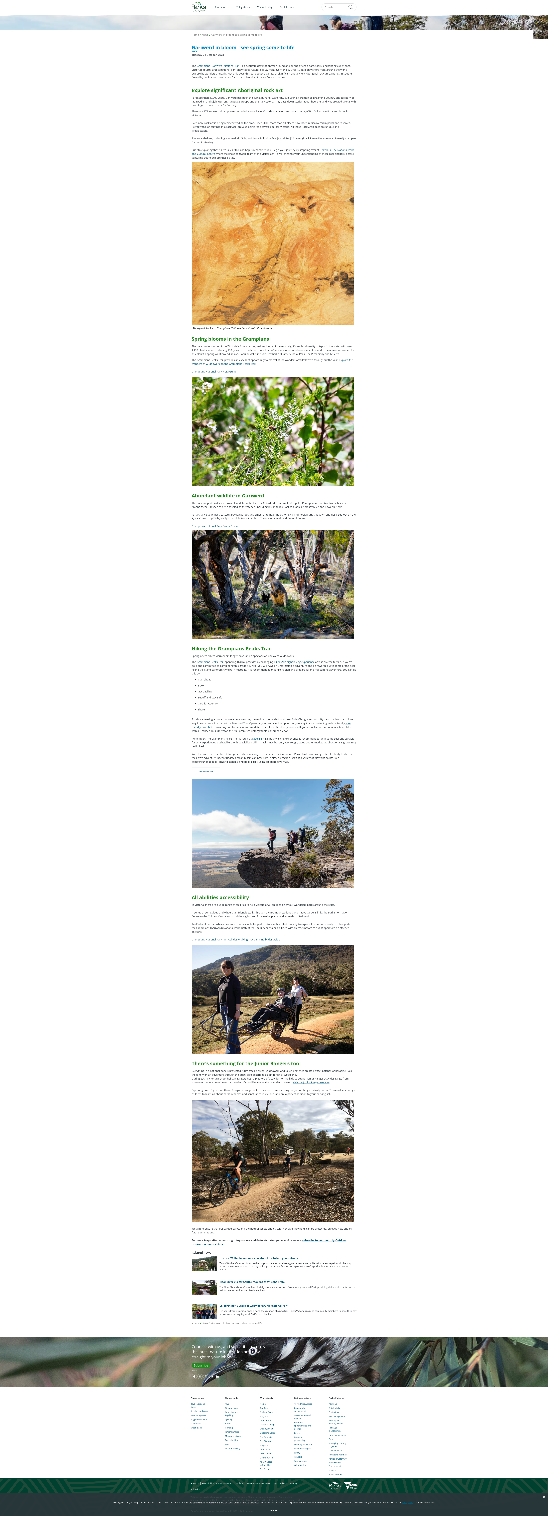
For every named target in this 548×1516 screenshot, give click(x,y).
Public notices (335, 1474)
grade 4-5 (256, 738)
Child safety (334, 1408)
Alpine (263, 1403)
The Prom (264, 1469)
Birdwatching (231, 1408)
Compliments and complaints (230, 1483)
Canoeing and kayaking (231, 1414)
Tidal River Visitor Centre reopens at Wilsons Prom (252, 1282)
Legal (275, 1483)
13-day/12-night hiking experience (294, 662)
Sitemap (294, 1483)
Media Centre (335, 1450)
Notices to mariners (338, 1454)
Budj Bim (264, 1416)
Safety (297, 1452)
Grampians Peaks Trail (210, 662)
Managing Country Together (337, 1445)
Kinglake (264, 1445)
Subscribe (201, 1365)
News (205, 34)
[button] (350, 7)
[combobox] (339, 7)
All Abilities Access (303, 1403)
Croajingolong (266, 1428)
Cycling (228, 1419)
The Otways (265, 1441)
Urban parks (196, 1427)
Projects (332, 1470)
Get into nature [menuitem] (288, 7)
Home (195, 34)
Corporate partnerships (300, 1439)
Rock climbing (231, 1440)
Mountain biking (233, 1436)
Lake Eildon (265, 1449)
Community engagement (300, 1409)
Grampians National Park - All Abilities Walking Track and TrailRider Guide (236, 939)
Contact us (334, 1412)
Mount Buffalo (266, 1457)
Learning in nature (303, 1444)
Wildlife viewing (232, 1448)
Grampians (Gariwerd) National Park (218, 66)
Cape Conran (266, 1420)
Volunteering (300, 1465)
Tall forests (196, 1423)
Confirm (274, 1510)
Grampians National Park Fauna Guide (215, 526)
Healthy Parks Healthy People (336, 1422)
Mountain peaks (198, 1415)
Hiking (228, 1423)
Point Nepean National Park (266, 1463)
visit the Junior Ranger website (311, 1082)
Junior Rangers (232, 1431)
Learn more (206, 771)
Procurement (335, 1466)
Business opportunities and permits (302, 1425)
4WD (227, 1403)
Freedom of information (258, 1483)
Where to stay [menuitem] (264, 7)
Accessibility (208, 1483)
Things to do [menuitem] (243, 7)
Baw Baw (264, 1408)
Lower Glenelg (266, 1453)
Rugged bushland (199, 1419)
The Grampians (267, 1437)
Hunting (229, 1427)
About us (333, 1403)
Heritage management (335, 1429)
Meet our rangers (302, 1448)
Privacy (194, 1371)
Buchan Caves (266, 1412)
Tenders (298, 1456)
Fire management (337, 1416)
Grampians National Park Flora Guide (214, 371)
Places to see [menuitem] (222, 7)
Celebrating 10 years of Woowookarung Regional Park (253, 1305)
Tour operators (301, 1461)
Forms (332, 1439)
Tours (227, 1444)
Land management (338, 1435)
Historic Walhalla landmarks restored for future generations (258, 1258)
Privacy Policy (408, 1502)
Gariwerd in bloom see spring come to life (236, 34)
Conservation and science (302, 1417)
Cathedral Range (268, 1424)
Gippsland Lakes (267, 1432)
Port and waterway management (337, 1460)
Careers (298, 1433)
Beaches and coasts (200, 1411)
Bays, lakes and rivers (198, 1405)
